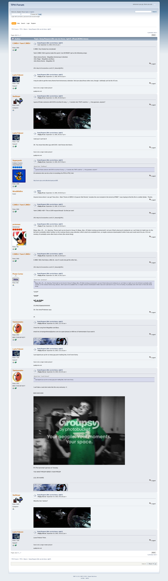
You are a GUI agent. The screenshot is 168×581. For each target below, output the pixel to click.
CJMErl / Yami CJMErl (21, 43)
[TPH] (15, 249)
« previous (150, 32)
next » (155, 32)
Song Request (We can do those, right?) (50, 43)
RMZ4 (39, 191)
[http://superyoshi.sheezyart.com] (15, 186)
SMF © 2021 (83, 576)
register (32, 12)
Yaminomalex (18, 322)
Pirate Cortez (18, 274)
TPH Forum (17, 4)
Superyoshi (17, 160)
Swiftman (16, 96)
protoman (16, 224)
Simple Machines (92, 576)
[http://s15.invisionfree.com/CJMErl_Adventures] (15, 50)
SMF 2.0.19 (76, 576)
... (19, 35)
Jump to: (144, 563)
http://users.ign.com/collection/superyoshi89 (45, 180)
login (27, 12)
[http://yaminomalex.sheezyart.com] (15, 340)
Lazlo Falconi (18, 75)
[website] (15, 88)
